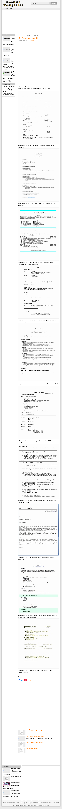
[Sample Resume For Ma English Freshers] (21, 737)
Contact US (24, 801)
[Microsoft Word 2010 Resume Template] (6, 791)
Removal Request (39, 801)
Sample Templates (16, 802)
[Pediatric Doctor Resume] (22, 752)
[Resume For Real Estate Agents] (6, 38)
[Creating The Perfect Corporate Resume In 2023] (6, 769)
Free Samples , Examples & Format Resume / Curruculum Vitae (35, 805)
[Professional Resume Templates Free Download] (22, 734)
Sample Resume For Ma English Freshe (35, 736)
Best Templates (24, 802)
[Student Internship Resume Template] (22, 746)
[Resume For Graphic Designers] (6, 72)
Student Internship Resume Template (34, 742)
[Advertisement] (30, 21)
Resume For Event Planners (13, 49)
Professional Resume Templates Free (34, 730)
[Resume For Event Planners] (6, 49)
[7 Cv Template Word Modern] (6, 786)
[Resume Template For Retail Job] (6, 780)
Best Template (49, 802)
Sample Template (7, 802)
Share (29, 680)
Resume (24, 35)
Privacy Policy (31, 801)
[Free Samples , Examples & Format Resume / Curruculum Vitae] (13, 6)
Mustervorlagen (33, 803)
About (11, 8)
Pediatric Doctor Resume (31, 748)
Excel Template (41, 802)
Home (6, 8)
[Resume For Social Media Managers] (6, 60)
